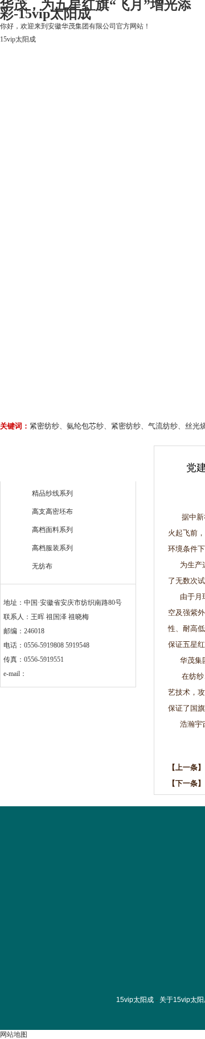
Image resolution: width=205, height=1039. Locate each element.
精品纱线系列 (52, 493)
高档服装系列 (52, 548)
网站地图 (13, 1034)
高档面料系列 (52, 530)
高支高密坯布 (52, 512)
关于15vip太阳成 (104, 112)
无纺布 (42, 566)
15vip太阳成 (18, 39)
